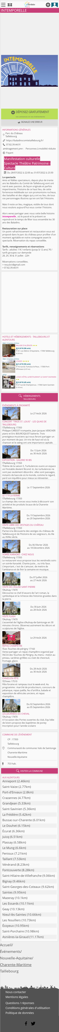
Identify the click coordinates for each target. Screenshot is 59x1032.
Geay (5, 909)
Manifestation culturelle (22, 158)
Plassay (7, 842)
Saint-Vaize (10, 787)
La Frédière (10, 814)
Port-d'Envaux (12, 792)
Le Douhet (9, 825)
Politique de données (19, 1013)
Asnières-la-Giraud (15, 937)
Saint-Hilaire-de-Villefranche (22, 875)
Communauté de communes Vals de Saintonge (32, 748)
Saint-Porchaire (13, 931)
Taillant (7, 859)
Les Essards (10, 903)
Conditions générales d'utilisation (27, 1008)
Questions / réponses (19, 1003)
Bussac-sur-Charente (17, 820)
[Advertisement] (29, 33)
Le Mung (8, 848)
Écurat (6, 831)
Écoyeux (8, 925)
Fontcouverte (11, 870)
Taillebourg (13, 743)
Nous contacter (15, 992)
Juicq (5, 837)
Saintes (7, 892)
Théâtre (25, 163)
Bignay (7, 881)
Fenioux (8, 853)
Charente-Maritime (17, 752)
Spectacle (11, 163)
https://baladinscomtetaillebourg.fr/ (24, 140)
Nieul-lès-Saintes (14, 914)
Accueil (6, 945)
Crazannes (9, 798)
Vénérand (9, 864)
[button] (29, 114)
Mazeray (8, 898)
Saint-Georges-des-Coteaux (21, 887)
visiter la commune (29, 771)
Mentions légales (16, 997)
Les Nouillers (11, 920)
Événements (10, 951)
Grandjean (9, 803)
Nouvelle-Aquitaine (17, 756)
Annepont (9, 781)
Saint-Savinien (12, 809)
